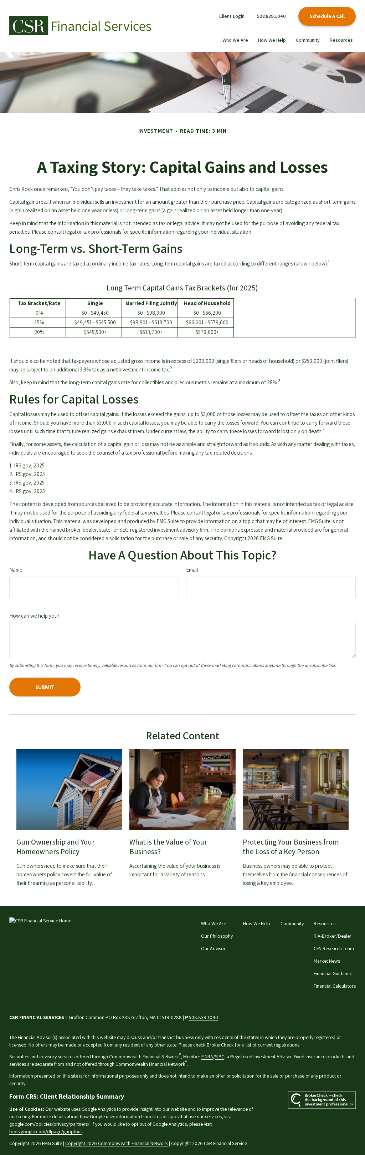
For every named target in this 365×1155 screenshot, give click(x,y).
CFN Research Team (334, 948)
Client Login (232, 16)
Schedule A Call (327, 16)
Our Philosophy (217, 936)
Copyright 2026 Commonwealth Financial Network (116, 1143)
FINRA (207, 1056)
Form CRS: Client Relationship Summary (66, 1096)
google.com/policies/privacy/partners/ (49, 1124)
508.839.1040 (271, 16)
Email (192, 569)
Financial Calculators (335, 986)
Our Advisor (213, 948)
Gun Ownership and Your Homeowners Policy (55, 846)
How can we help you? (34, 615)
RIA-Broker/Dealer (332, 936)
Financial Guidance (333, 973)
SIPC (219, 1056)
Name (15, 569)
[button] (235, 40)
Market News (327, 961)
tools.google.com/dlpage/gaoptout (45, 1131)
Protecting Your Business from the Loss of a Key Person (291, 846)
